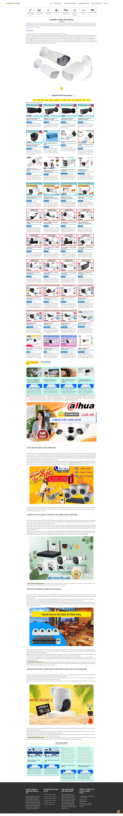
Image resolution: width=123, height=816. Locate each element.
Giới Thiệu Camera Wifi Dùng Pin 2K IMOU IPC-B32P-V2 (86, 380)
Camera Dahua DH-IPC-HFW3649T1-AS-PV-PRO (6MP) (84, 223)
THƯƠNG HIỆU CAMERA (70, 3)
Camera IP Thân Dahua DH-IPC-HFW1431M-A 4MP (85, 323)
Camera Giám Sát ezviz (50, 804)
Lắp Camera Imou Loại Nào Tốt (52, 761)
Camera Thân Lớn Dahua (61, 20)
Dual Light (65, 100)
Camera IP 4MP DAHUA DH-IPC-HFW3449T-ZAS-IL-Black (33, 119)
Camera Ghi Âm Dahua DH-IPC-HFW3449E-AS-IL (33, 273)
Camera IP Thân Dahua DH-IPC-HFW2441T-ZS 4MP (51, 349)
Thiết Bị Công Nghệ (96, 3)
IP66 (42, 100)
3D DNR (46, 100)
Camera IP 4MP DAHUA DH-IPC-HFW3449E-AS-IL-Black (51, 119)
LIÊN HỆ (106, 3)
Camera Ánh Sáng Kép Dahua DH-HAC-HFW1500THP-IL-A (34, 197)
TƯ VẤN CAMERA (56, 3)
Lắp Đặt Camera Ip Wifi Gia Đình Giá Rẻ (55, 398)
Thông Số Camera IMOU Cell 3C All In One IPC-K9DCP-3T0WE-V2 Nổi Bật (33, 380)
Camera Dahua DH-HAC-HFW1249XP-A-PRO (83, 170)
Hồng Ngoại (56, 100)
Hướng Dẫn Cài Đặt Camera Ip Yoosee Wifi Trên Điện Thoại (65, 400)
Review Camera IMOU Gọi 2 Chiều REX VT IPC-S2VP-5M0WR (68, 380)
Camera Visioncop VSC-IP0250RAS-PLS (55, 396)
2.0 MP (73, 100)
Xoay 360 (88, 100)
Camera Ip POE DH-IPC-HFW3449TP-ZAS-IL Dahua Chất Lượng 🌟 (33, 169)
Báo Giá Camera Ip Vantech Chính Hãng (73, 398)
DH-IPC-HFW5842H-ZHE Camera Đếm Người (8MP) (51, 223)
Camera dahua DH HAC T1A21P (38, 396)
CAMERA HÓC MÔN (13, 3)
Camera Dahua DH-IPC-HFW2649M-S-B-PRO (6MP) (67, 197)
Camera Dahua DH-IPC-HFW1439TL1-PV (83, 298)
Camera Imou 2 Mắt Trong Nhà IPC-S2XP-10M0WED (40, 400)
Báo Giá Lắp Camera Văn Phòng (68, 766)
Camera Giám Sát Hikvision (51, 798)
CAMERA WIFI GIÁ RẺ (84, 3)
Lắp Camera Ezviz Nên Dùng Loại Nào (34, 761)
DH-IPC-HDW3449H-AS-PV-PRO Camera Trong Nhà (75, 396)
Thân (69, 100)
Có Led (34, 100)
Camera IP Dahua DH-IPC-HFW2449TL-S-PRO (84, 349)
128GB (39, 100)
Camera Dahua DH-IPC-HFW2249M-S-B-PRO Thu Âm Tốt (51, 197)
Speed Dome (78, 100)
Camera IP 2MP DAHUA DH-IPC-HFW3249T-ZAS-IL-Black (68, 119)
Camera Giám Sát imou (50, 802)
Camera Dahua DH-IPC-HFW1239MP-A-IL (66, 324)
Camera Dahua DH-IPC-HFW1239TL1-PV (31, 324)
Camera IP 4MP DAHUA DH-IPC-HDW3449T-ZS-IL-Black (33, 145)
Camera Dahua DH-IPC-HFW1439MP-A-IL (49, 324)
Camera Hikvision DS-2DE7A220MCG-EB (37, 398)
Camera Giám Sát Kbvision (50, 800)
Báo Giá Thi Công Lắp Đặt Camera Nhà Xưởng (85, 766)
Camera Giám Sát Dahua (50, 794)
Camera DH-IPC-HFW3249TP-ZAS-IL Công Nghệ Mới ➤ (51, 171)
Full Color (51, 100)
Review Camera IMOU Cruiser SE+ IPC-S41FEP (50, 380)
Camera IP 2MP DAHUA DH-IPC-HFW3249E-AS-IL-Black (85, 119)
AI (60, 100)
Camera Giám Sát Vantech (50, 796)
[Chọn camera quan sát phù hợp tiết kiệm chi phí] (96, 12)
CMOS (84, 100)
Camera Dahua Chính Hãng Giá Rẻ (34, 102)
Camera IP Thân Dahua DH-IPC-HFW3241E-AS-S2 (68, 349)
